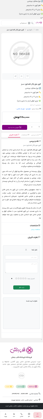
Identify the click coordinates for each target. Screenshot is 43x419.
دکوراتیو (28, 109)
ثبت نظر (21, 287)
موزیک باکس (20, 109)
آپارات (7, 386)
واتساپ (20, 386)
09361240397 (15, 394)
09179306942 (24, 394)
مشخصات (24, 135)
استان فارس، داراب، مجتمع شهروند (21, 400)
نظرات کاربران (13, 135)
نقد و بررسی (35, 135)
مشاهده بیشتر (35, 230)
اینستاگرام (32, 386)
